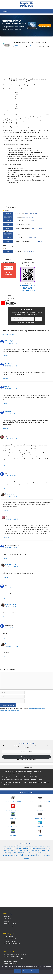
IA (13, 848)
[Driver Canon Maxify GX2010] (13, 799)
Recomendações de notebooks (12, 943)
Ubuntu (35, 852)
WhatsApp (44, 852)
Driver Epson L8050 (40, 818)
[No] (51, 969)
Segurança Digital (10, 853)
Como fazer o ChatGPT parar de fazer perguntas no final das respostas (21, 774)
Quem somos (7, 916)
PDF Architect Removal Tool (13, 810)
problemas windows (26, 850)
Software (19, 853)
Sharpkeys (40, 810)
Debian (26, 846)
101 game (7, 411)
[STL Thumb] (40, 824)
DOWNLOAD (8, 213)
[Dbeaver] (40, 832)
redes (40, 850)
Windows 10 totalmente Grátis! (12, 956)
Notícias (6, 850)
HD (12, 848)
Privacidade (17, 850)
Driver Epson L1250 (13, 827)
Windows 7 (13, 855)
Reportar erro (7, 918)
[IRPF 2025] (13, 832)
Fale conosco (7, 921)
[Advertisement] (26, 64)
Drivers (16, 45)
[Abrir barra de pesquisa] (50, 11)
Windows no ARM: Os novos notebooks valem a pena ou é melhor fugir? (21, 771)
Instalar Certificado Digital (10, 963)
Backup (20, 846)
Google (44, 846)
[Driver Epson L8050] (40, 815)
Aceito (18, 971)
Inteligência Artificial (21, 848)
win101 (6, 387)
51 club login (8, 364)
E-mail (38, 846)
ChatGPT (23, 846)
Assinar (38, 319)
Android (8, 846)
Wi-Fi (48, 852)
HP (19, 45)
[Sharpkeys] (40, 807)
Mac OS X (30, 45)
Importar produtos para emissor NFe (14, 959)
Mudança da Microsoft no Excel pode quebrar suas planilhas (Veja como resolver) (24, 777)
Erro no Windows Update (10, 961)
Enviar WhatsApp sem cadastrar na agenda (15, 954)
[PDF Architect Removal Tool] (13, 807)
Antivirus (12, 846)
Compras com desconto (10, 941)
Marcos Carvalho (10, 494)
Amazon (4, 846)
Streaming (26, 852)
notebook (48, 848)
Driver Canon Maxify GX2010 (13, 802)
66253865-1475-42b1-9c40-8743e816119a (27, 288)
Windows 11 (37, 855)
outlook (11, 850)
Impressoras (17, 47)
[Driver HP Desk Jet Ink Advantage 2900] (40, 799)
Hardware (9, 848)
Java (33, 848)
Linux (36, 848)
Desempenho (31, 846)
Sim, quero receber (26, 757)
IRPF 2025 (13, 835)
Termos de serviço (9, 926)
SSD (23, 853)
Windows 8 (18, 855)
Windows (30, 47)
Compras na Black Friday (10, 939)
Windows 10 (26, 855)
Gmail (41, 846)
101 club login (8, 341)
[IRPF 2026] (13, 815)
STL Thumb (40, 827)
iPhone (30, 848)
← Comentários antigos (7, 334)
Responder (5, 355)
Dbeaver (40, 835)
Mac (39, 848)
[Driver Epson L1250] (13, 824)
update (39, 853)
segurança (45, 850)
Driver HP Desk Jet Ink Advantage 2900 (40, 802)
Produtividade (35, 850)
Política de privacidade (10, 923)
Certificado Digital (8, 936)
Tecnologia (31, 852)
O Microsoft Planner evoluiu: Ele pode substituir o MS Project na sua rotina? (22, 779)
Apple (16, 846)
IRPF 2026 (13, 818)
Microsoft (43, 848)
